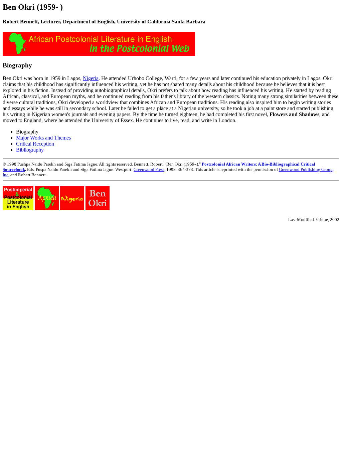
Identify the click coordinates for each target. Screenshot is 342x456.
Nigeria (91, 78)
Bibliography (30, 150)
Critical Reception (35, 144)
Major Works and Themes (43, 138)
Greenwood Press (149, 169)
